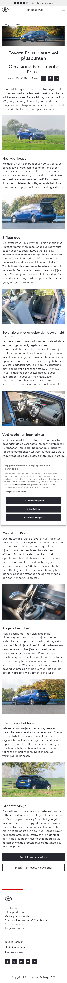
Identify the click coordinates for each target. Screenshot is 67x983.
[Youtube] (28, 961)
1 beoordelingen (45, 2)
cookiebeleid (20, 484)
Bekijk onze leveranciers (16, 491)
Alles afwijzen (33, 509)
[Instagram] (14, 961)
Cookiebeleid (13, 908)
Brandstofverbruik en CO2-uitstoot (26, 920)
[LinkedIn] (57, 78)
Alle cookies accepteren (33, 500)
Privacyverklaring (15, 912)
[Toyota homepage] (5, 9)
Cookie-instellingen (33, 517)
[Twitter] (50, 78)
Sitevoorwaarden (15, 924)
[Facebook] (43, 78)
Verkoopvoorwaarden (18, 916)
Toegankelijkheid (15, 928)
